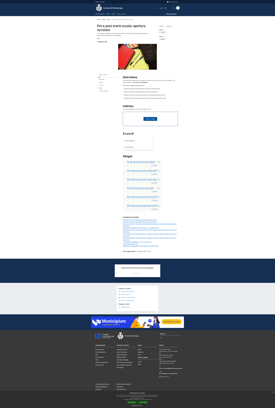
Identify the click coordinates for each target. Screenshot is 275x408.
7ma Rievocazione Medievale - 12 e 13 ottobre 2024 (137, 242)
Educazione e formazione (123, 360)
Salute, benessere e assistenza (124, 365)
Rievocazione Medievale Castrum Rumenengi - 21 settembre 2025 (141, 228)
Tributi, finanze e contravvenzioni (125, 362)
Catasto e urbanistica (122, 354)
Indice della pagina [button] (103, 74)
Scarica (155, 165)
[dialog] (137, 399)
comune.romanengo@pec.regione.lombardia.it (170, 368)
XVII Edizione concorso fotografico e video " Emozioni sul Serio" (140, 222)
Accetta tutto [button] (132, 402)
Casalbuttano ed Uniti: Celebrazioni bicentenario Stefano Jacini (139, 220)
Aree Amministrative (100, 352)
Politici (97, 360)
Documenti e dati (99, 365)
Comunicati (140, 352)
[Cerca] (178, 8)
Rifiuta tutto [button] (143, 402)
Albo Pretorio (120, 386)
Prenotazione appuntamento (102, 384)
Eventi (139, 364)
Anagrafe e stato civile (122, 349)
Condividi (161, 26)
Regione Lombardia (100, 2)
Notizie (139, 349)
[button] (137, 405)
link (151, 399)
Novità (103, 19)
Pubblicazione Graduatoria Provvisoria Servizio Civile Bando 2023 (140, 246)
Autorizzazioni (120, 367)
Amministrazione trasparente (124, 384)
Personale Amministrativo (101, 362)
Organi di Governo (99, 349)
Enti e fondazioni (99, 357)
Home (98, 19)
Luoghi (139, 361)
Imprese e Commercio (122, 352)
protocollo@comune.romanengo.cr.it (168, 373)
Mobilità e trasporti (121, 357)
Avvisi (108, 19)
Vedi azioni (169, 26)
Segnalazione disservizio (101, 386)
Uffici (96, 354)
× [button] (273, 392)
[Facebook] (165, 8)
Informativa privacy (121, 389)
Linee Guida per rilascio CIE (130, 244)
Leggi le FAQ (98, 389)
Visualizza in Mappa (150, 119)
